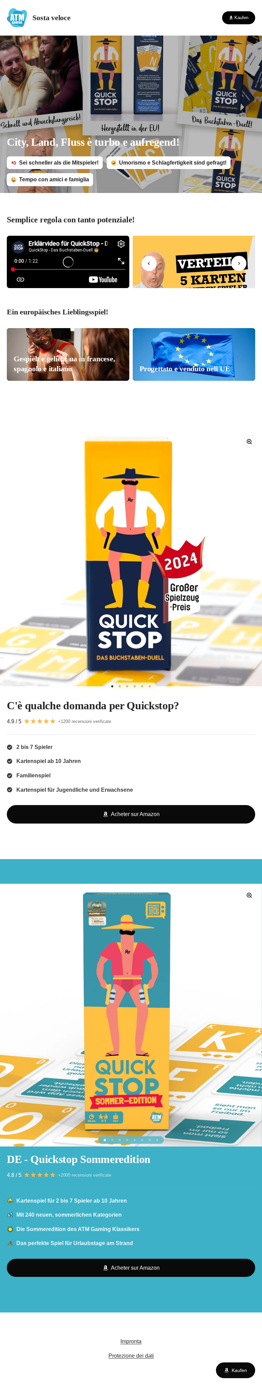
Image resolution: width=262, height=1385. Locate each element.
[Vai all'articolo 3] (127, 686)
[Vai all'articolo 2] (120, 686)
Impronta (131, 1341)
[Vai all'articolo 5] (142, 686)
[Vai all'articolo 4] (135, 686)
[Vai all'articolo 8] (157, 1140)
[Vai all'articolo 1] (112, 686)
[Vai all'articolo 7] (150, 1140)
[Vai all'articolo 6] (150, 686)
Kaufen (239, 1370)
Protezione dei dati (131, 1356)
